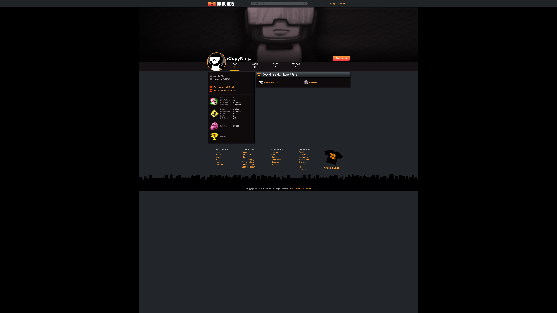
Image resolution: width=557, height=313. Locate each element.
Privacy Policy (294, 189)
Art (217, 159)
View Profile (216, 61)
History (302, 164)
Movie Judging (248, 162)
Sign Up (344, 3)
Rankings (275, 162)
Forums (274, 152)
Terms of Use (306, 189)
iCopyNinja (240, 58)
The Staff (303, 162)
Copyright (303, 169)
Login (333, 3)
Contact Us (303, 157)
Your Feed (220, 164)
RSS (301, 167)
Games (219, 154)
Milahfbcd (269, 82)
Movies (219, 157)
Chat (273, 154)
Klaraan (313, 82)
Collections (246, 154)
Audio (218, 162)
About (301, 152)
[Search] (305, 4)
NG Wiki (274, 164)
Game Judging (248, 159)
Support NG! (304, 159)
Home (218, 152)
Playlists (245, 157)
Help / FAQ (303, 154)
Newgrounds (221, 4)
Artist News (276, 159)
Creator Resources (250, 167)
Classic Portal (248, 164)
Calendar (275, 157)
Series (244, 152)
